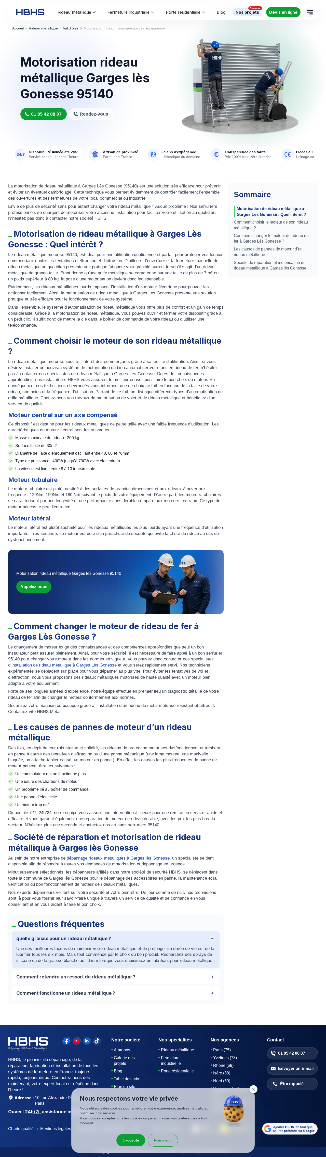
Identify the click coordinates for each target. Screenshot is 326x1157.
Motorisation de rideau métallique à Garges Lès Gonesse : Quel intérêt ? (271, 211)
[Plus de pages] (310, 12)
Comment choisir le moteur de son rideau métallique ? (271, 225)
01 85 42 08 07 (46, 114)
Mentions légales (55, 1129)
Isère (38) (221, 1073)
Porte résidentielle (183, 12)
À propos (122, 1050)
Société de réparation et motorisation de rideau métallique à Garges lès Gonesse (270, 265)
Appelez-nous (33, 586)
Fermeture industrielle (128, 12)
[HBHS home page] (30, 12)
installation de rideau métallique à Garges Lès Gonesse (64, 665)
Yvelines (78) (225, 1058)
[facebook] (66, 1041)
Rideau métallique (74, 12)
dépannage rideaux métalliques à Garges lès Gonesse (118, 858)
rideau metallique (43, 28)
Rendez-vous (94, 114)
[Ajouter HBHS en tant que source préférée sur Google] (290, 1129)
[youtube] (77, 1041)
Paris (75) (222, 1050)
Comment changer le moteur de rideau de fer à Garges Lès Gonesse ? (271, 238)
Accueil (18, 28)
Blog (118, 1071)
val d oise (70, 28)
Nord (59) (221, 1081)
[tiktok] (97, 1041)
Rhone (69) (223, 1065)
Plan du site (124, 1086)
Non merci (163, 1140)
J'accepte (131, 1140)
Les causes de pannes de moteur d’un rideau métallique (268, 252)
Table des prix (126, 1079)
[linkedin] (87, 1041)
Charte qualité (21, 1129)
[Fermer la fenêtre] (253, 1089)
